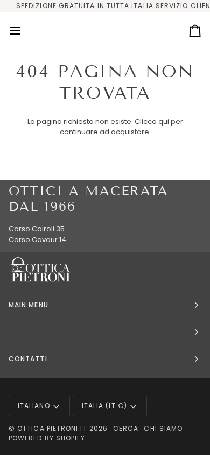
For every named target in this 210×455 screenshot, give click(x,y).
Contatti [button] (28, 358)
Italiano (34, 405)
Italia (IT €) (104, 405)
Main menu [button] (28, 304)
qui (163, 121)
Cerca (125, 428)
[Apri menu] (25, 30)
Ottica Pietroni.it (52, 428)
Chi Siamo (163, 428)
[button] (105, 332)
